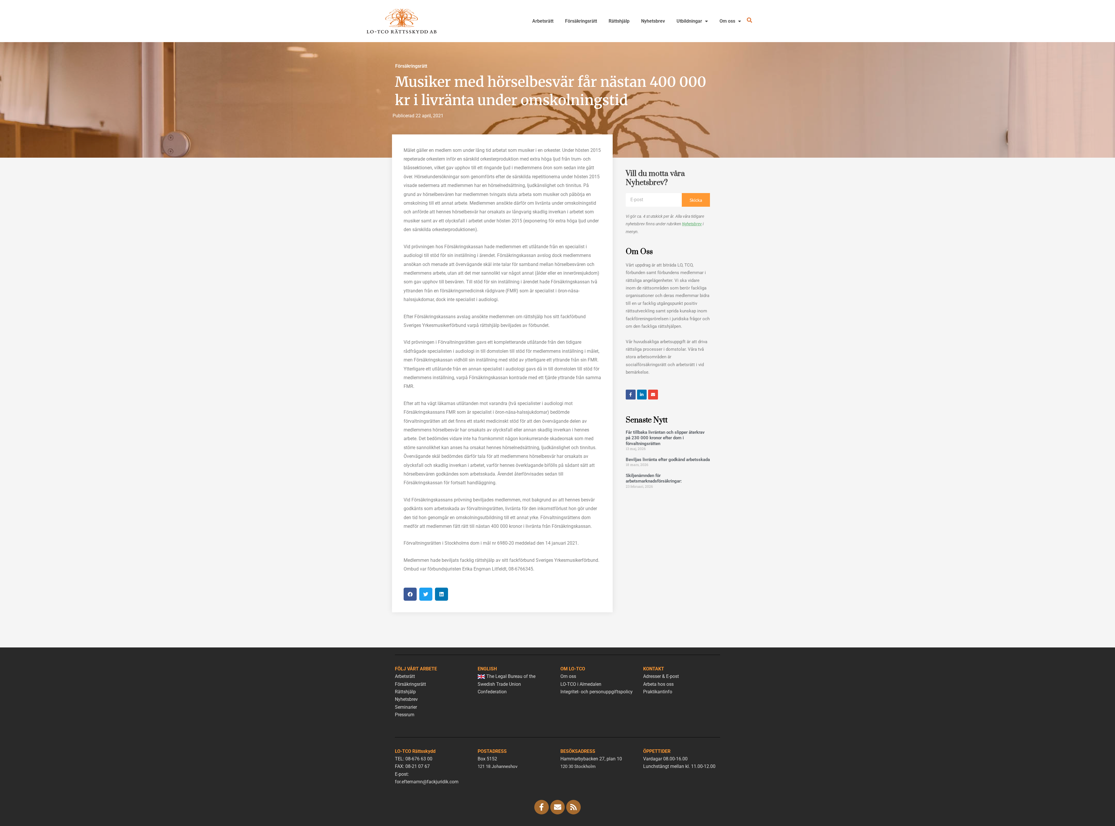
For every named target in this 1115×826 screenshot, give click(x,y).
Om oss (727, 21)
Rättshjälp (619, 21)
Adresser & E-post (661, 676)
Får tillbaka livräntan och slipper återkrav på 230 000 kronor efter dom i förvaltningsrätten (665, 438)
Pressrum (404, 714)
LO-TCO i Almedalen (580, 684)
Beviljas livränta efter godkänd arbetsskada (668, 459)
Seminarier (406, 707)
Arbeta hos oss (658, 684)
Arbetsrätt (542, 21)
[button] (410, 594)
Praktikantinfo (657, 691)
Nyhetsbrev (653, 21)
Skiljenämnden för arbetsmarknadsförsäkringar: (654, 478)
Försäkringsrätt (581, 21)
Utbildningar (689, 21)
